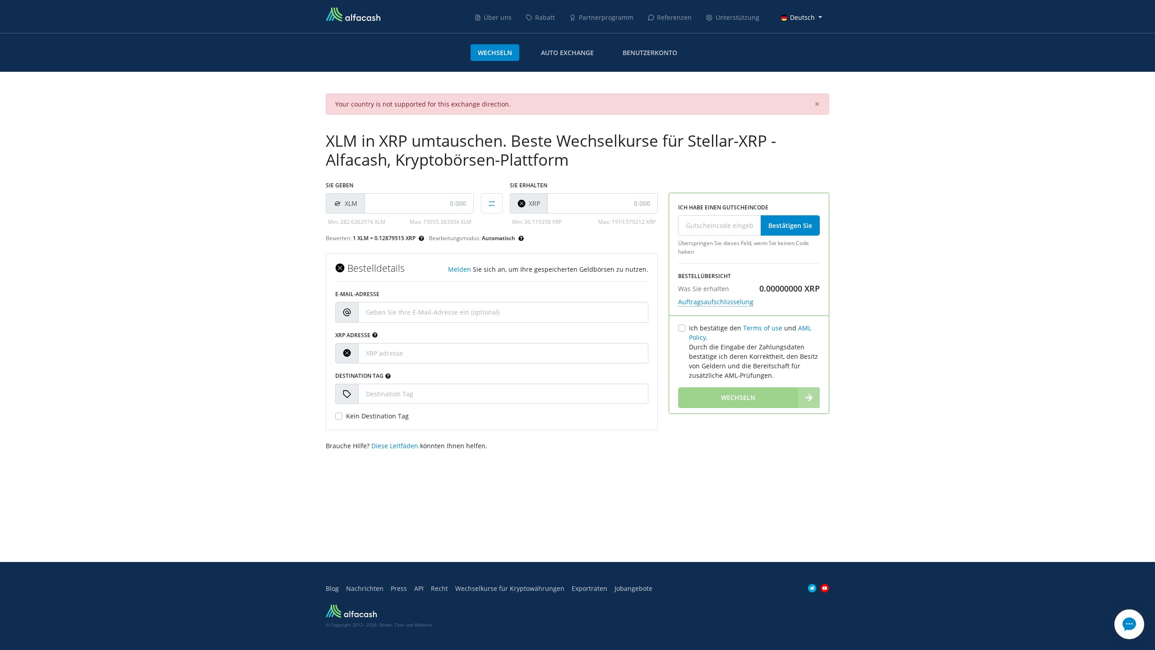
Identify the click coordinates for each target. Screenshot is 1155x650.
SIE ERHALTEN (528, 185)
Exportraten (589, 588)
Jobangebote (633, 588)
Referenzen (674, 17)
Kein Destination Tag (377, 416)
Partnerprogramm (606, 17)
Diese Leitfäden (394, 445)
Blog (332, 588)
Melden (459, 269)
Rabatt (545, 17)
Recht (439, 588)
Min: (356, 222)
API (419, 588)
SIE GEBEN (339, 185)
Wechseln (495, 52)
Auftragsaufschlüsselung (715, 301)
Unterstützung (737, 17)
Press (399, 588)
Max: (440, 222)
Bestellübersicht (704, 276)
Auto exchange (567, 52)
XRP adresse (352, 335)
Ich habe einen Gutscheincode (723, 207)
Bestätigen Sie (790, 225)
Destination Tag (359, 376)
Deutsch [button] (802, 17)
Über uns (498, 17)
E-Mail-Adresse (357, 294)
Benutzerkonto (650, 52)
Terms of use (762, 328)
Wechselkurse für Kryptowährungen (509, 588)
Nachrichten (364, 588)
